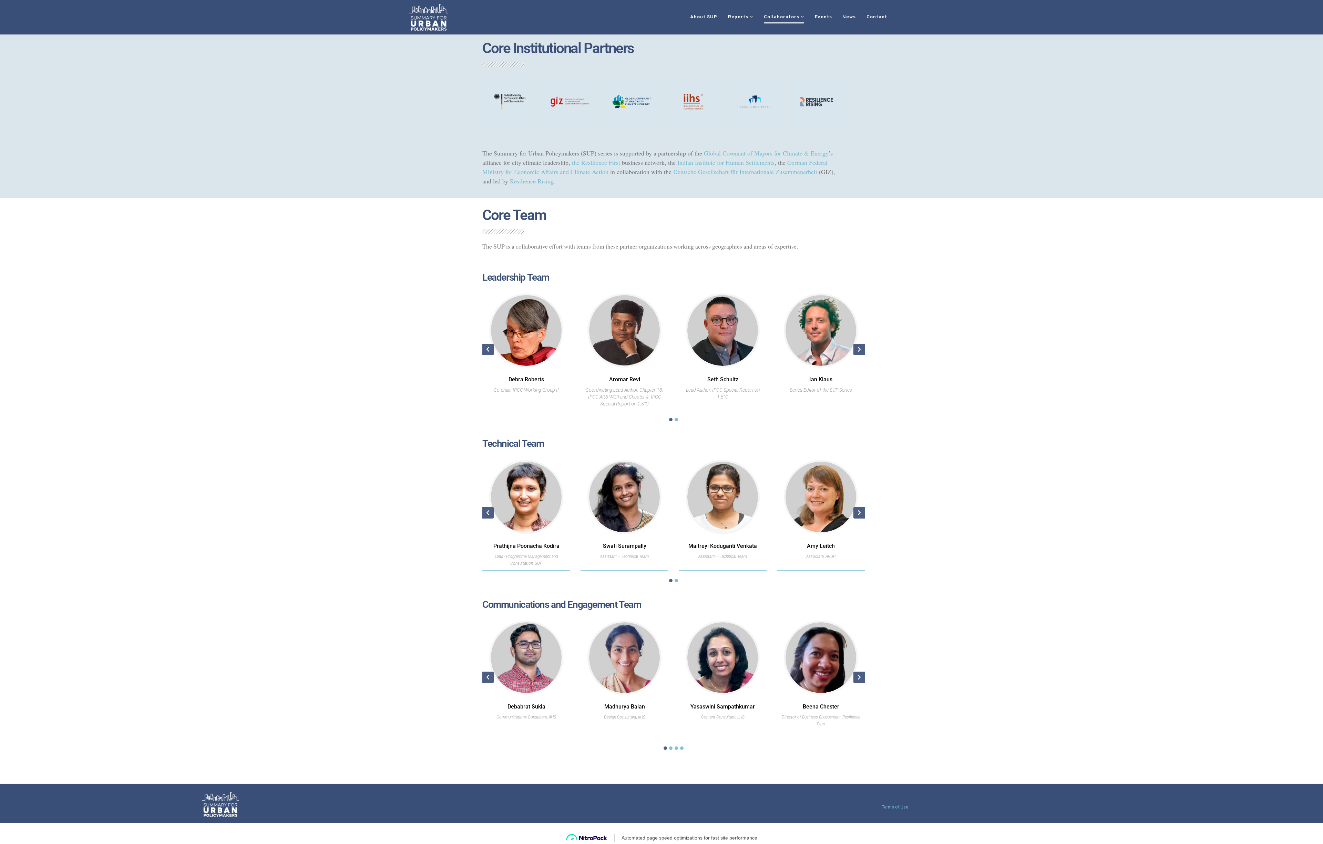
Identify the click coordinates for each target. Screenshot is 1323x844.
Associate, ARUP (820, 556)
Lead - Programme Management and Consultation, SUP (526, 560)
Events (823, 17)
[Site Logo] (429, 17)
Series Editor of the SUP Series (821, 390)
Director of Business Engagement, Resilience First (821, 720)
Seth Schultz (722, 379)
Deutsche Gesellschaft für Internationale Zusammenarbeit (745, 172)
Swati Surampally (624, 546)
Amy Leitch (821, 546)
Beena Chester (821, 706)
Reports (738, 17)
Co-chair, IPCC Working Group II (526, 390)
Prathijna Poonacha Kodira (526, 546)
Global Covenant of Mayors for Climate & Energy (766, 153)
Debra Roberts (526, 379)
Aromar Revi (624, 379)
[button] (906, 17)
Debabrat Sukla (526, 706)
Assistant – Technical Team (624, 556)
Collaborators (781, 17)
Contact (876, 17)
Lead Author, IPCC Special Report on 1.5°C (723, 393)
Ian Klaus (820, 379)
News (849, 17)
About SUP (703, 17)
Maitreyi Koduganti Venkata (722, 546)
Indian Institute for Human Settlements (726, 162)
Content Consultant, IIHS (723, 717)
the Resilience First (596, 162)
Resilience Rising (532, 181)
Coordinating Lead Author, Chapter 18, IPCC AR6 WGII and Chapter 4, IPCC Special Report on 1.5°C (624, 396)
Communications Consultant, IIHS (526, 717)
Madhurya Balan (624, 706)
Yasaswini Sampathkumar (722, 706)
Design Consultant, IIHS (624, 717)
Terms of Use (895, 807)
